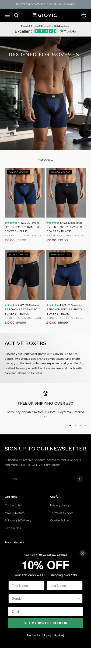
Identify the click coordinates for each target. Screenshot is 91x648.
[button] (11, 222)
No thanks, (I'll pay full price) (45, 635)
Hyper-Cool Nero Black (65, 235)
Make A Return (14, 513)
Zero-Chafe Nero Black (23, 317)
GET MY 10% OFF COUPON (45, 623)
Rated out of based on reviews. (45, 26)
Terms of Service (62, 513)
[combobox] (44, 598)
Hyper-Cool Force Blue (23, 235)
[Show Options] (79, 598)
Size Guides (13, 528)
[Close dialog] (82, 553)
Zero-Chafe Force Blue (65, 317)
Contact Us (12, 505)
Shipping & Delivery (18, 520)
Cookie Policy (59, 520)
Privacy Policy (60, 505)
